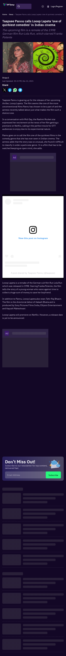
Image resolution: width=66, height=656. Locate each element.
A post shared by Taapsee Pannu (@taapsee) (33, 273)
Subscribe (53, 475)
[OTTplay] (9, 6)
